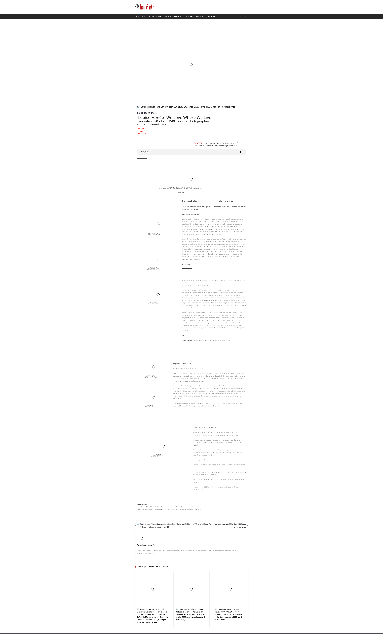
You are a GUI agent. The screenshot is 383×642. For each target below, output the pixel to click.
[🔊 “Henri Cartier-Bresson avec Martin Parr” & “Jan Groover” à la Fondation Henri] (230, 573)
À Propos (199, 16)
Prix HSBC (140, 131)
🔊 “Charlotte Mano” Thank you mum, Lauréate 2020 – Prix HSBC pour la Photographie (219, 525)
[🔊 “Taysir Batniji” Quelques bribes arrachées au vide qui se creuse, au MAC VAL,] (153, 573)
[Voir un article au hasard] (246, 16)
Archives (211, 16)
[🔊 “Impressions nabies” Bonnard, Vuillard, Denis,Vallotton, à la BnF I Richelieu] (191, 573)
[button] (144, 16)
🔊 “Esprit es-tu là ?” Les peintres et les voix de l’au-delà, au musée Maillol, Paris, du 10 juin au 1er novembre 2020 (163, 525)
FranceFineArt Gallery (173, 16)
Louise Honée (141, 134)
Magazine (139, 16)
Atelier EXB (140, 129)
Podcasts (189, 16)
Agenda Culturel (155, 16)
